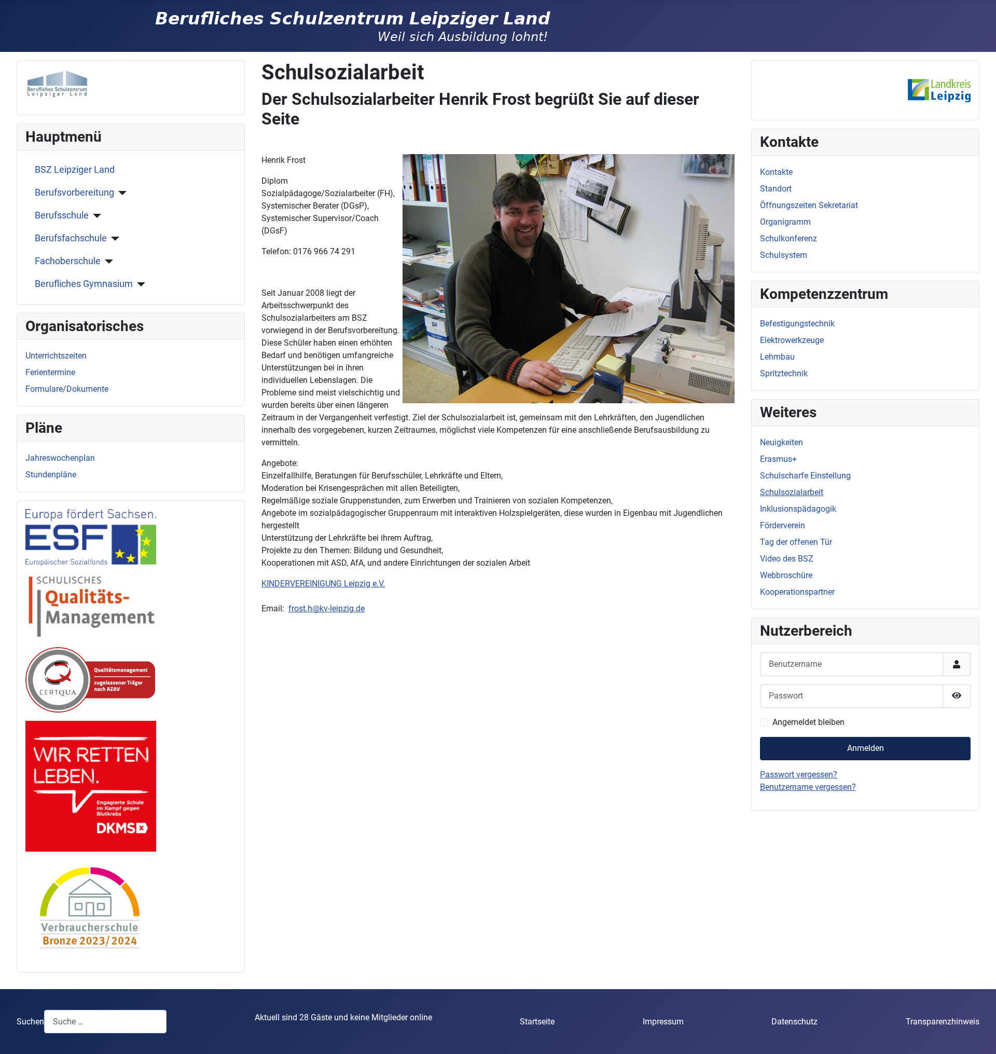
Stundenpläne (50, 475)
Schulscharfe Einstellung (805, 476)
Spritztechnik (784, 373)
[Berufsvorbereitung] (120, 193)
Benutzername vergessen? (808, 787)
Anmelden (865, 748)
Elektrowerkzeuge (792, 340)
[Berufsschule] (95, 216)
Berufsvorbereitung (74, 192)
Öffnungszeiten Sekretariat (809, 205)
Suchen (30, 1021)
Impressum (663, 1021)
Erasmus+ (778, 459)
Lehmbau (777, 357)
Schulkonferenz (788, 238)
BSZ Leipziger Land (75, 170)
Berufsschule (62, 215)
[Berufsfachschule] (113, 239)
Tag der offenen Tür (796, 542)
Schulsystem (783, 255)
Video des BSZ (786, 559)
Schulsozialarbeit (791, 492)
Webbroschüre (786, 575)
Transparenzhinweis (942, 1021)
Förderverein (782, 525)
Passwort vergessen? (798, 774)
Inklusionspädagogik (798, 509)
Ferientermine (50, 372)
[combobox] (105, 1021)
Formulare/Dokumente (66, 389)
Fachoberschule (68, 261)
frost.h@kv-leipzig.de (326, 608)
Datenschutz (794, 1021)
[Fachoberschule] (107, 261)
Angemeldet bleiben (808, 722)
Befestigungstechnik (797, 323)
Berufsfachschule (71, 238)
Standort (776, 189)
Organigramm (785, 222)
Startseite (537, 1021)
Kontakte (776, 172)
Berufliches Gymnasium (84, 284)
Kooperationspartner (797, 592)
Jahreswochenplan (60, 458)
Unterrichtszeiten (56, 356)
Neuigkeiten (781, 442)
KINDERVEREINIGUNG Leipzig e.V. (323, 583)
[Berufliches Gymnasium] (139, 284)
